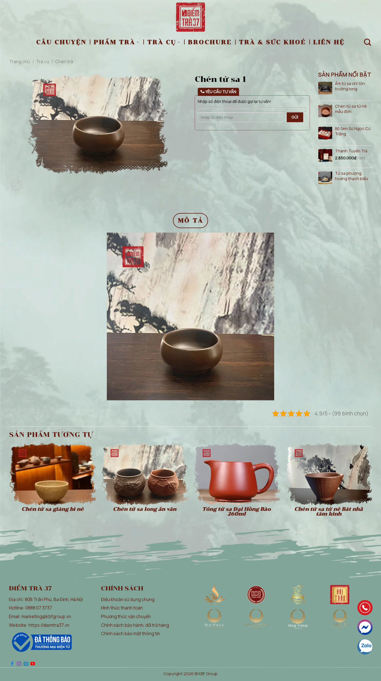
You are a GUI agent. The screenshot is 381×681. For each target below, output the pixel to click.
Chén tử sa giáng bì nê (52, 509)
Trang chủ (19, 61)
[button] (16, 184)
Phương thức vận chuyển (126, 616)
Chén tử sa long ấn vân (144, 509)
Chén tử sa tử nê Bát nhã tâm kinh (328, 511)
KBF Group (208, 673)
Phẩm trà (114, 42)
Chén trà (64, 61)
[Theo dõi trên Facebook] (12, 663)
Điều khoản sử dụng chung (128, 599)
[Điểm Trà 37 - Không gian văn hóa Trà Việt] (190, 17)
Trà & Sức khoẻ (272, 42)
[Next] (30, 181)
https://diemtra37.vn (48, 625)
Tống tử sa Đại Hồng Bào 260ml (236, 511)
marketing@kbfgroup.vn (46, 616)
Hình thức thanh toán (122, 608)
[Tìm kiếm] (368, 42)
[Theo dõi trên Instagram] (19, 663)
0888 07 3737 (38, 608)
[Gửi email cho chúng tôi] (26, 663)
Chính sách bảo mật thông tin (130, 633)
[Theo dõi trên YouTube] (32, 663)
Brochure (210, 42)
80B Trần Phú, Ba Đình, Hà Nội (54, 599)
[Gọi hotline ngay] (365, 607)
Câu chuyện (61, 42)
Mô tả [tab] (190, 220)
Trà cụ (161, 42)
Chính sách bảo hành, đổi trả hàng (135, 625)
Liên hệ (329, 42)
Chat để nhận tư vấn (365, 627)
